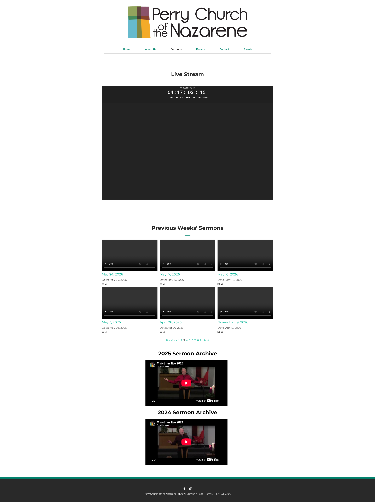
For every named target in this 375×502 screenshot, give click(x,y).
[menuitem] (126, 49)
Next (206, 340)
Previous (171, 340)
